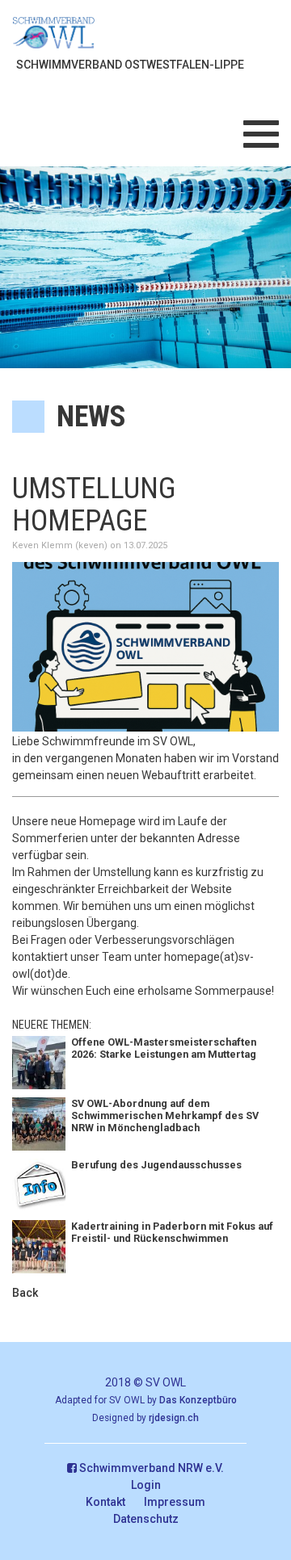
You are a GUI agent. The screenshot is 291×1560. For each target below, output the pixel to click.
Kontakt (105, 1501)
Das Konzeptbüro (198, 1400)
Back (25, 1292)
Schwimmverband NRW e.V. (150, 1467)
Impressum (174, 1501)
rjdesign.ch (174, 1418)
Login (146, 1484)
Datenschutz (146, 1518)
